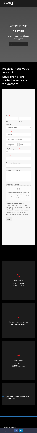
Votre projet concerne (13, 163)
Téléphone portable (13, 149)
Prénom (8, 121)
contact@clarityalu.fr (18, 324)
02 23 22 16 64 (18, 283)
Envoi (8, 219)
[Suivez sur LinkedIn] (21, 430)
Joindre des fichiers (12, 184)
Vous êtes (9, 125)
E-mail (8, 156)
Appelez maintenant (20, 44)
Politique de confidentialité (15, 203)
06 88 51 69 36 (18, 286)
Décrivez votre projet (13, 170)
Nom (8, 116)
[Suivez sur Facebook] (16, 430)
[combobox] (8, 151)
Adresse (9, 132)
